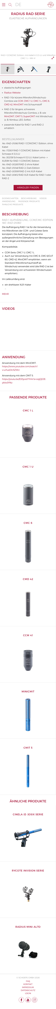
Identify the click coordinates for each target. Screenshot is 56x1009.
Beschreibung (29, 198)
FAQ (28, 981)
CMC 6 (45, 101)
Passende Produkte (29, 201)
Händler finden (28, 187)
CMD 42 (8, 104)
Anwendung (8, 201)
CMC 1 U (28, 101)
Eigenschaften (10, 198)
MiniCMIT (18, 104)
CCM (20, 101)
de (18, 4)
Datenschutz (28, 990)
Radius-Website (12, 92)
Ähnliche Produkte (12, 204)
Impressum (28, 987)
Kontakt (27, 984)
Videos (43, 198)
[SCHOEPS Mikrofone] (50, 4)
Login (28, 993)
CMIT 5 (18, 116)
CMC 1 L (37, 101)
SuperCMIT (29, 116)
